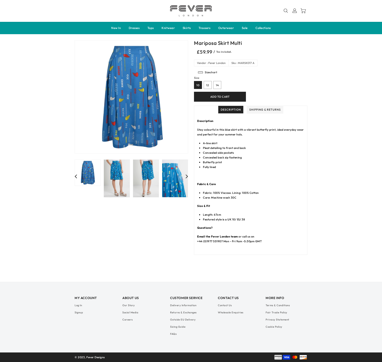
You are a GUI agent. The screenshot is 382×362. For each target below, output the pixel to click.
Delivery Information (183, 305)
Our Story (128, 305)
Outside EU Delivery (183, 319)
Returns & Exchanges (183, 312)
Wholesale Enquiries (231, 312)
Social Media (130, 312)
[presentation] (76, 176)
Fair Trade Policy (276, 312)
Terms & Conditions (278, 305)
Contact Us (225, 305)
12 (207, 85)
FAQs (173, 333)
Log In (78, 305)
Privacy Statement (277, 319)
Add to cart (220, 96)
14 (217, 85)
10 (198, 85)
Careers (127, 319)
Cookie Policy (274, 326)
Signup (79, 312)
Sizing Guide (177, 326)
